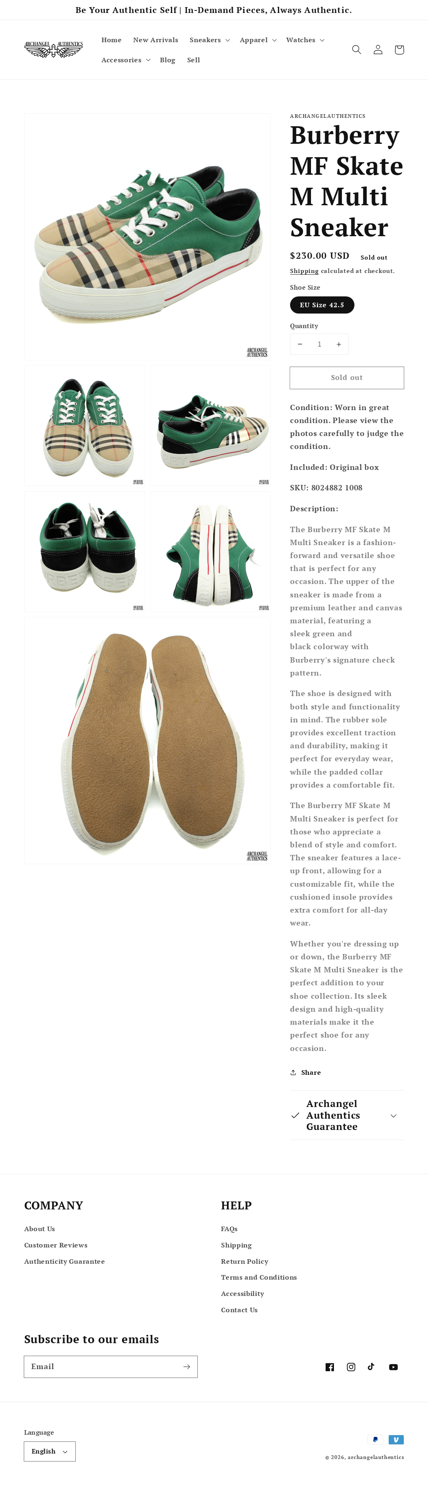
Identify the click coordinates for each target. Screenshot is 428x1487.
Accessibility (242, 1293)
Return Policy (244, 1261)
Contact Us (239, 1309)
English (44, 1451)
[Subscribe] (186, 1366)
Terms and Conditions (259, 1277)
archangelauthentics (376, 1457)
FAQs (229, 1228)
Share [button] (311, 1072)
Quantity (304, 325)
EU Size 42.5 (322, 304)
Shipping (304, 271)
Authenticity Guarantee (64, 1261)
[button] (209, 40)
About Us (40, 1228)
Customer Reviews (56, 1245)
